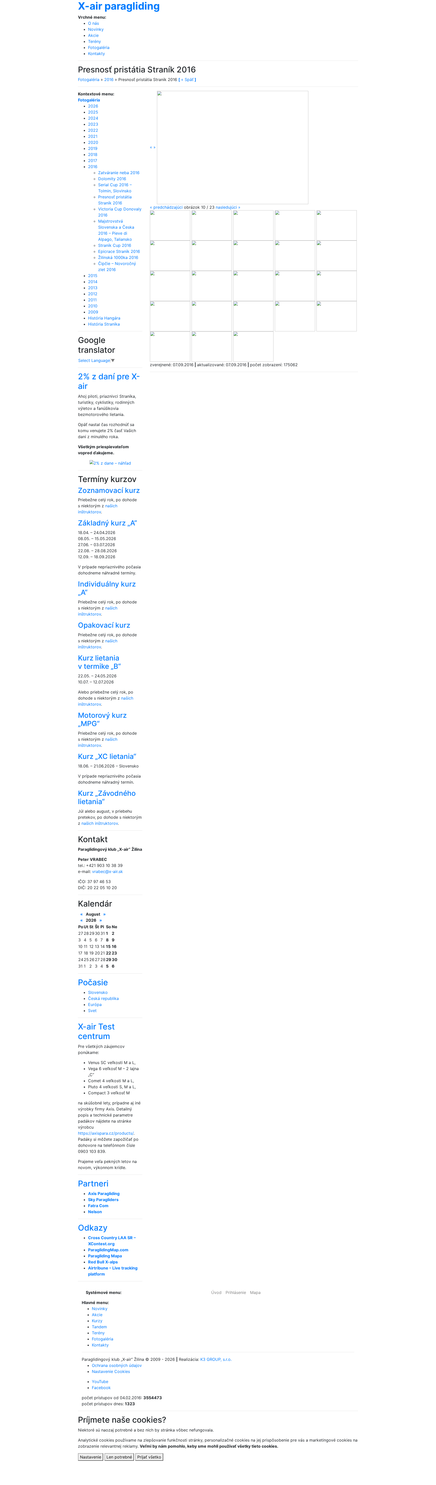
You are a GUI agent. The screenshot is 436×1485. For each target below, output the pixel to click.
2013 (92, 287)
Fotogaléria (99, 47)
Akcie (93, 35)
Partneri (93, 1183)
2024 (93, 118)
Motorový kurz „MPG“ (102, 719)
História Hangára (104, 318)
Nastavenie (90, 1457)
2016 (109, 79)
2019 (92, 148)
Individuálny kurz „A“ (107, 588)
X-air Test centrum (96, 1031)
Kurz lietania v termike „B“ (99, 662)
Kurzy (97, 1320)
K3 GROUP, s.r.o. (216, 1359)
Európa (95, 1004)
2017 (92, 160)
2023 (93, 124)
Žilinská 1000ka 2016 (118, 257)
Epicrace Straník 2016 (119, 251)
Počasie (93, 982)
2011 (92, 299)
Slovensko (98, 992)
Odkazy (92, 1228)
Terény (94, 41)
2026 (93, 106)
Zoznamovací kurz (109, 490)
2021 (92, 136)
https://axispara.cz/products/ (105, 1133)
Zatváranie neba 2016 (119, 172)
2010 (92, 305)
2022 (93, 130)
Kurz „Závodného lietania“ (107, 797)
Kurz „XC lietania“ (107, 756)
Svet (92, 1010)
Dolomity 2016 (112, 178)
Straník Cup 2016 (114, 245)
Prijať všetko (149, 1457)
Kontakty (96, 53)
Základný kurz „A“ (107, 523)
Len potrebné (119, 1457)
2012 (92, 293)
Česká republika (103, 998)
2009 (93, 311)
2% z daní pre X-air (109, 381)
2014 (92, 281)
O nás (93, 23)
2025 (93, 112)
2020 (93, 142)
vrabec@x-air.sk (107, 871)
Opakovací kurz (104, 625)
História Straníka (104, 324)
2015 (92, 275)
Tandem (99, 1326)
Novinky (96, 29)
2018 (92, 154)
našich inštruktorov (99, 823)
